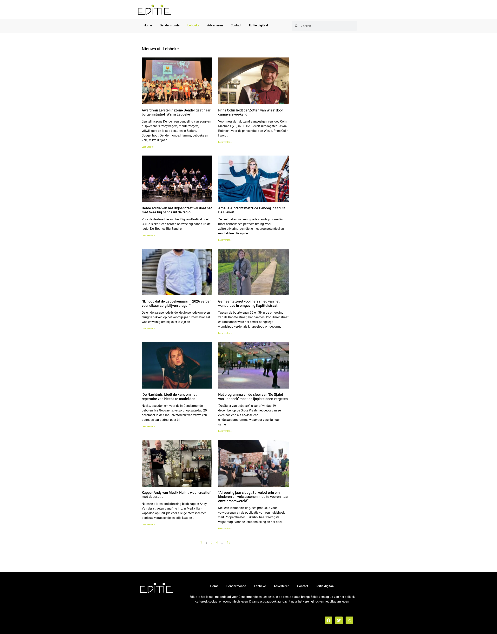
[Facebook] (328, 620)
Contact (236, 25)
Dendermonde (170, 25)
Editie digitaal (258, 25)
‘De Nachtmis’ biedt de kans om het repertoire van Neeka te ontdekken (169, 396)
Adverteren (215, 25)
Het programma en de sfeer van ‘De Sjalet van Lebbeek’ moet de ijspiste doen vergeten (253, 396)
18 (228, 542)
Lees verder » (148, 146)
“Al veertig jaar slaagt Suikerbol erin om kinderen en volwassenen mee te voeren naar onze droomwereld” (253, 497)
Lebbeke (193, 25)
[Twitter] (339, 620)
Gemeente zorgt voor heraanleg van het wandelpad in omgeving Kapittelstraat (249, 303)
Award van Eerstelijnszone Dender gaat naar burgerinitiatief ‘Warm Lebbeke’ (176, 112)
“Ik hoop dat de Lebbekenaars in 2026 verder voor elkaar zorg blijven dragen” (176, 303)
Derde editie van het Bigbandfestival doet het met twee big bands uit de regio (177, 210)
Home (148, 25)
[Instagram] (349, 620)
